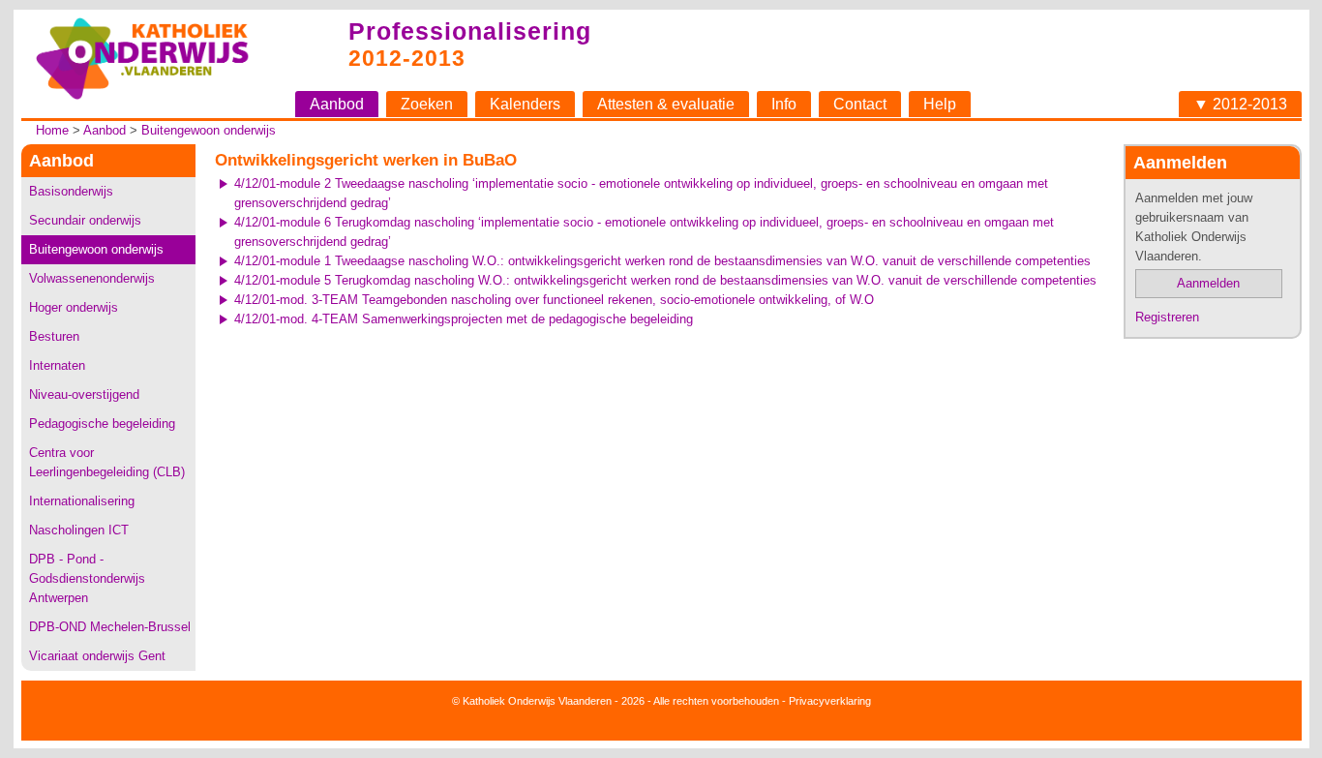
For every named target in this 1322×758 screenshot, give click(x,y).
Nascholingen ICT (79, 530)
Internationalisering (82, 501)
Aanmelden (1208, 283)
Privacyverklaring (830, 701)
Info (783, 104)
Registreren (1167, 317)
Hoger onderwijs (73, 307)
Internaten (57, 365)
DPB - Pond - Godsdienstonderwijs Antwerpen (87, 578)
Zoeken (427, 104)
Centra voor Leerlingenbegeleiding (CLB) (107, 462)
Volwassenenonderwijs (92, 278)
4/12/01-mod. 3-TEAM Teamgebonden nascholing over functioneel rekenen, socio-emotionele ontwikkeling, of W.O (554, 299)
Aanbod (337, 104)
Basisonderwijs (71, 191)
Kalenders (525, 104)
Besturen (54, 336)
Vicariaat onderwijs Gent (97, 656)
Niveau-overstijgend (84, 394)
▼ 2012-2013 (1240, 104)
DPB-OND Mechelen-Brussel (110, 627)
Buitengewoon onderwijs (208, 130)
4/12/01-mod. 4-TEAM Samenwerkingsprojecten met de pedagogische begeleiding (463, 319)
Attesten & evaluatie (666, 104)
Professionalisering (469, 31)
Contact (859, 104)
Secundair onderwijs (85, 220)
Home (52, 130)
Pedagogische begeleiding (102, 423)
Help (939, 104)
